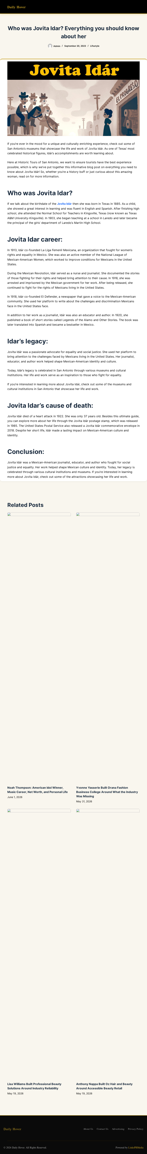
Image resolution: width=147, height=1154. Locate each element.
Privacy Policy (135, 1128)
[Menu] (138, 6)
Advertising (118, 1128)
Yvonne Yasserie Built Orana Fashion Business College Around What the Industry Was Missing (107, 792)
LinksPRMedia (135, 1147)
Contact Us (102, 1128)
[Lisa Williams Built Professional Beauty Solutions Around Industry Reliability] (39, 943)
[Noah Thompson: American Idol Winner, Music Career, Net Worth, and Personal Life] (39, 647)
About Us (88, 1128)
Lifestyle (94, 46)
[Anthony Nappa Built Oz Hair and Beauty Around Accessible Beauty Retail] (108, 943)
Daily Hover (16, 7)
